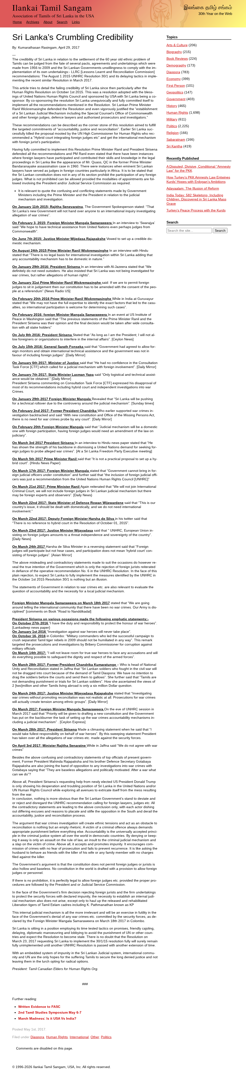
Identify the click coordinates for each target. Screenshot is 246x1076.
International (79, 1037)
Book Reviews (177, 58)
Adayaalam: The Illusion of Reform (192, 188)
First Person (175, 85)
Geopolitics (174, 92)
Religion (172, 133)
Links (76, 22)
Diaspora (37, 1037)
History (171, 106)
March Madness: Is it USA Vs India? (47, 1018)
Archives (32, 22)
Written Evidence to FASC (39, 1007)
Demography (176, 65)
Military (171, 119)
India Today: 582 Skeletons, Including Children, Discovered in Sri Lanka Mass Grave (196, 199)
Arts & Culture (177, 45)
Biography (174, 52)
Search (62, 22)
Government (175, 99)
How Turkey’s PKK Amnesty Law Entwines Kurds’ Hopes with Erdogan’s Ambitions (198, 179)
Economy (173, 79)
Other (95, 1037)
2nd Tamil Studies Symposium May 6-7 (49, 1012)
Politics (106, 1037)
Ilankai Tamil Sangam (52, 7)
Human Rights (57, 1037)
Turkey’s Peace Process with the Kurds (196, 210)
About (47, 22)
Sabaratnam (175, 139)
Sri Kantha (174, 146)
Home (17, 22)
